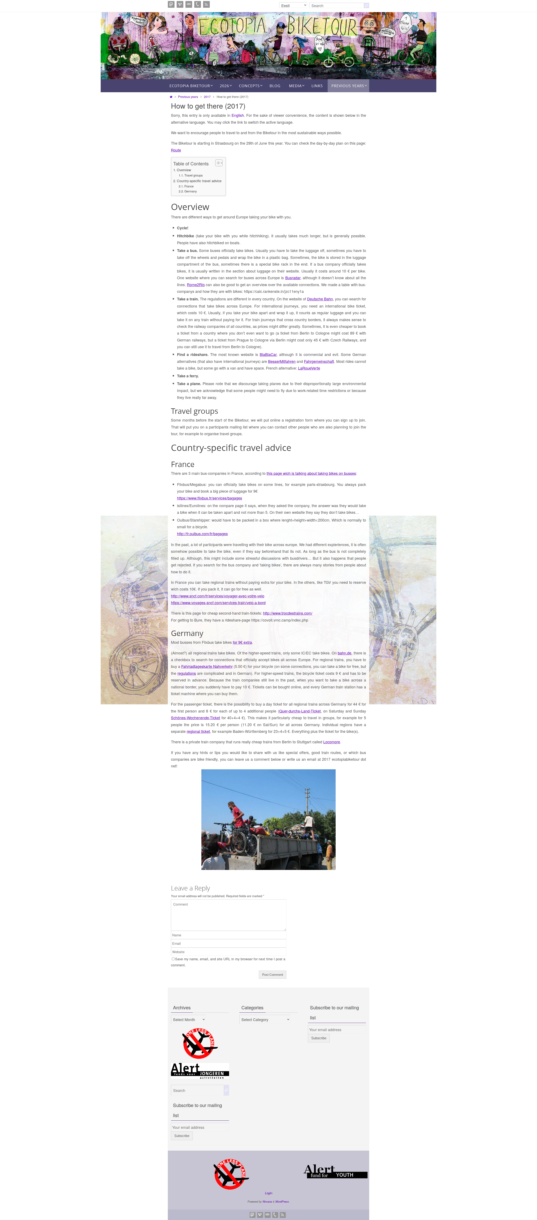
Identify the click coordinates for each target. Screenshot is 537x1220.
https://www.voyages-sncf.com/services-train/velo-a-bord (218, 602)
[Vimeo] (180, 4)
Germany (190, 191)
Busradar (292, 277)
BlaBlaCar (268, 354)
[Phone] (197, 4)
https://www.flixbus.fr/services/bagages (209, 498)
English (238, 115)
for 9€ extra (242, 642)
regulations (186, 673)
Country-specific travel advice (199, 180)
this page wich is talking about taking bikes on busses (311, 473)
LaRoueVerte (309, 368)
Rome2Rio (196, 284)
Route (176, 150)
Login (268, 1193)
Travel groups (193, 175)
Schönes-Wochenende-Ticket (195, 717)
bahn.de (344, 652)
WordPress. (282, 1201)
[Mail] (188, 4)
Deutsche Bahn (320, 298)
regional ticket (198, 731)
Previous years (188, 96)
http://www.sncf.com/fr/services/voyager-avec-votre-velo (217, 595)
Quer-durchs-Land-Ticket (300, 711)
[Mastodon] (171, 4)
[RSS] (206, 4)
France (189, 186)
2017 (207, 96)
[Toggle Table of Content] (217, 162)
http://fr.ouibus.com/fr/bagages (202, 533)
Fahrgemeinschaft (319, 361)
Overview (184, 169)
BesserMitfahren (282, 361)
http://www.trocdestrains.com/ (287, 613)
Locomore (331, 741)
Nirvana (267, 1201)
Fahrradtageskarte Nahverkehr (207, 666)
